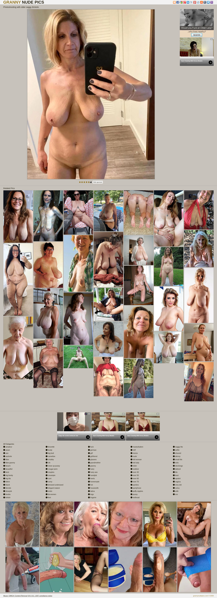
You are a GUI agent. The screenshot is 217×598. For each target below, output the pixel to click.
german (93, 450)
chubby (50, 459)
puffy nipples (137, 491)
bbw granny (10, 463)
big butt (50, 453)
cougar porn (52, 469)
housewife (94, 488)
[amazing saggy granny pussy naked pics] (169, 266)
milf (134, 450)
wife (176, 491)
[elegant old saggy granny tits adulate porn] (48, 215)
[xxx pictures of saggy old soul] (48, 363)
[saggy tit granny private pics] (169, 218)
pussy (135, 494)
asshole (8, 456)
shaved (178, 453)
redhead (135, 497)
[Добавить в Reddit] (198, 2)
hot (91, 485)
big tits (8, 478)
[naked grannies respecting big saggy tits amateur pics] (108, 210)
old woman (137, 459)
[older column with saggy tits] (138, 332)
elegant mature (53, 488)
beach (8, 466)
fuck (92, 447)
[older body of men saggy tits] (199, 248)
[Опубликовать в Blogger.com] (174, 2)
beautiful (8, 469)
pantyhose (136, 488)
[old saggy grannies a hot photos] (78, 263)
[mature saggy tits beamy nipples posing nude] (108, 376)
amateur (8, 447)
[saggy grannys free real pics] (48, 313)
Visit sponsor (97, 182)
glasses (93, 459)
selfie (177, 450)
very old (178, 485)
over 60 (135, 478)
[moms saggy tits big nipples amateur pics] (169, 309)
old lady (135, 463)
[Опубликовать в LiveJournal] (191, 2)
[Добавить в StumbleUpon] (201, 2)
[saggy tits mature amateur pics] (78, 318)
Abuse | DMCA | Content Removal (15, 596)
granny (93, 466)
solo (177, 463)
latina (92, 491)
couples (50, 472)
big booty (9, 475)
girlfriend (93, 456)
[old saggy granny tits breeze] (78, 212)
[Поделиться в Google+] (184, 2)
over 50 (135, 475)
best (7, 472)
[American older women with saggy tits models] (199, 210)
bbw (7, 459)
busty (49, 450)
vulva (177, 488)
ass (6, 453)
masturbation (137, 447)
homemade (94, 482)
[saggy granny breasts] (78, 356)
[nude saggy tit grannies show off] (48, 265)
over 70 (135, 482)
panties (135, 485)
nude (134, 456)
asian (7, 450)
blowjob (8, 491)
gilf (91, 453)
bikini (7, 482)
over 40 (135, 472)
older (134, 466)
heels (92, 478)
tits (176, 472)
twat (176, 475)
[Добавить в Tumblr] (205, 2)
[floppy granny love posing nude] (138, 250)
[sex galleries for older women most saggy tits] (108, 304)
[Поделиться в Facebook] (177, 2)
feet (49, 497)
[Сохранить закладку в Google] (181, 2)
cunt (49, 478)
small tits (178, 459)
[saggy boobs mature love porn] (199, 342)
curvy (49, 482)
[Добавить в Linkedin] (188, 2)
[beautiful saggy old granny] (18, 279)
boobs (8, 494)
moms (135, 453)
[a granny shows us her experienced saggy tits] (108, 338)
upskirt (177, 478)
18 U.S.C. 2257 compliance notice (40, 596)
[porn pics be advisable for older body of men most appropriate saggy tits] (138, 285)
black (7, 485)
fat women (51, 494)
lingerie (93, 497)
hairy (92, 469)
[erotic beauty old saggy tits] (199, 295)
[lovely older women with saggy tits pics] (18, 216)
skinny (177, 456)
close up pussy (53, 466)
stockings (179, 466)
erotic (49, 491)
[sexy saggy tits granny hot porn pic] (169, 347)
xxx (176, 494)
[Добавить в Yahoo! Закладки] (211, 2)
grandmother (95, 463)
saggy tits (179, 447)
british (7, 497)
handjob (93, 475)
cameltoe (51, 456)
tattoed (178, 469)
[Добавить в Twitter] (208, 2)
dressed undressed (55, 485)
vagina (178, 482)
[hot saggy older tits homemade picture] (138, 378)
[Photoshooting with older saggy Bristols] (91, 94)
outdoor (135, 469)
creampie (51, 475)
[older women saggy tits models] (18, 347)
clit (48, 463)
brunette (50, 447)
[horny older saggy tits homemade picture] (199, 381)
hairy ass (94, 472)
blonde (8, 488)
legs (92, 494)
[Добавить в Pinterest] (194, 2)
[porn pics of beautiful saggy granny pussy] (108, 259)
